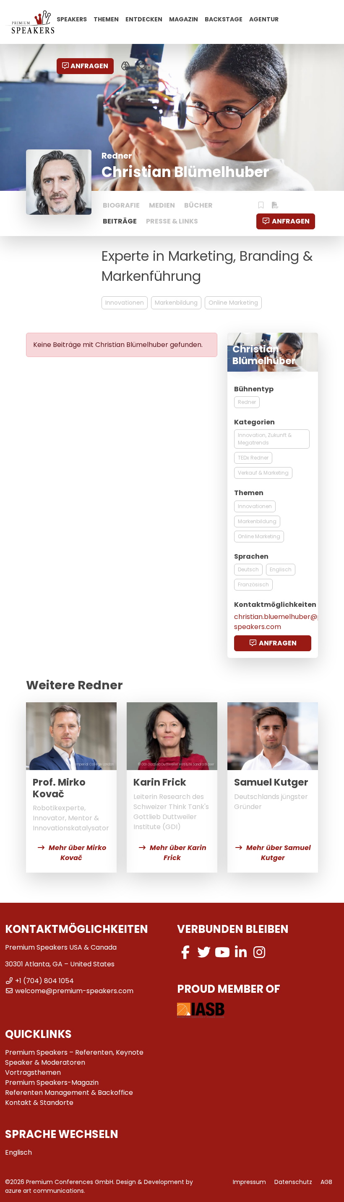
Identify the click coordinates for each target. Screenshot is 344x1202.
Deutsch (248, 569)
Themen (106, 19)
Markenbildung (176, 302)
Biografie (121, 205)
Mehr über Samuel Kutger (278, 853)
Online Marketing (233, 302)
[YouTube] (222, 952)
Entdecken (143, 19)
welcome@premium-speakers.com (74, 991)
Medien (162, 205)
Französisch (253, 584)
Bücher (198, 205)
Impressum (249, 1182)
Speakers (72, 19)
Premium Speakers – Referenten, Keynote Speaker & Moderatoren (74, 1057)
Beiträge (120, 221)
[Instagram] (259, 952)
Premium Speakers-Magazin (52, 1082)
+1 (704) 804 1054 (44, 981)
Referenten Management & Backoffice (69, 1092)
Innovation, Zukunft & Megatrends (265, 438)
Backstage (223, 19)
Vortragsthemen (33, 1072)
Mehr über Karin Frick (178, 853)
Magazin (183, 19)
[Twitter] (203, 952)
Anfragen (89, 66)
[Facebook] (185, 952)
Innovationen (124, 302)
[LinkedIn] (240, 952)
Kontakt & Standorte (39, 1102)
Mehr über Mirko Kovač (77, 853)
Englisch (281, 569)
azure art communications (44, 1191)
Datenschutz (293, 1182)
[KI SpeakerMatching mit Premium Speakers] (125, 66)
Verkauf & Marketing (263, 472)
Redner (247, 402)
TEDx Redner (253, 457)
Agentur (264, 19)
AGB (326, 1182)
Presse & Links (172, 221)
